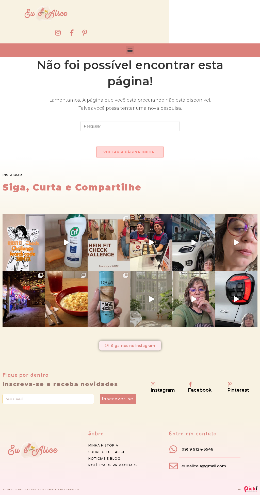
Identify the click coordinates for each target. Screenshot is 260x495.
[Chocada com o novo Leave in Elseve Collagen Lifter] (151, 299)
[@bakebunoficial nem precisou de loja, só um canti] (151, 242)
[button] (130, 50)
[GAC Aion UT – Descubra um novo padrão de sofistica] (236, 299)
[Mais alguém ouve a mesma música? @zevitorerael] (193, 299)
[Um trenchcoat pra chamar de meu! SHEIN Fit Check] (109, 242)
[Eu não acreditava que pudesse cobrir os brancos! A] (109, 299)
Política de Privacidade (113, 465)
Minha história (103, 445)
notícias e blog (104, 458)
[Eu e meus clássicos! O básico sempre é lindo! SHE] (24, 242)
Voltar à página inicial (130, 152)
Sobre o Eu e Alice (106, 452)
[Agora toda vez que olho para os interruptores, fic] (66, 242)
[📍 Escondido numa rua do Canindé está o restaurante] (24, 299)
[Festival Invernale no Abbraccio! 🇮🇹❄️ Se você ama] (66, 299)
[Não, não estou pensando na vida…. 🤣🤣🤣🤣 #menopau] (236, 242)
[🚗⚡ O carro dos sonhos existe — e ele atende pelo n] (193, 242)
